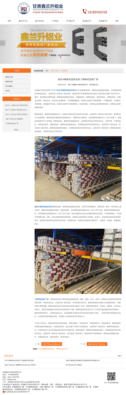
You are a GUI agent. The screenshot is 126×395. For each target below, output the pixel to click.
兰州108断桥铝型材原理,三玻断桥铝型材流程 (19, 360)
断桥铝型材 (9, 81)
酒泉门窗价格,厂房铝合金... (97, 344)
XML (52, 384)
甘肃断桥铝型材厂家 (22, 389)
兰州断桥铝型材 (32, 387)
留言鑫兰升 (87, 21)
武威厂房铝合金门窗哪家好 (14, 119)
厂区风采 (55, 21)
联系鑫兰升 (103, 21)
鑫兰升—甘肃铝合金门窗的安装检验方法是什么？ (17, 105)
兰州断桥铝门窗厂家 (39, 389)
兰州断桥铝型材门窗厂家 (64, 387)
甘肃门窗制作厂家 (46, 387)
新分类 (7, 90)
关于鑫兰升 (70, 21)
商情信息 (64, 71)
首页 (9, 21)
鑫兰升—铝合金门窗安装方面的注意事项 (17, 114)
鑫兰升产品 (23, 21)
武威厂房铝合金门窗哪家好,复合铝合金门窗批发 (20, 365)
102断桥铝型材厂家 (11, 123)
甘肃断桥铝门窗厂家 (83, 387)
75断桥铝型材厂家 (62, 349)
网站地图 (44, 384)
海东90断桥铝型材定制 (46, 349)
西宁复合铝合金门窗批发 (74, 365)
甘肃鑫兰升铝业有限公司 (30, 384)
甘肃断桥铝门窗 (18, 387)
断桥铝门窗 (9, 77)
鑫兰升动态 (39, 21)
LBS (116, 21)
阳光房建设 (9, 86)
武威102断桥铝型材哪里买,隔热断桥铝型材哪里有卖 (83, 360)
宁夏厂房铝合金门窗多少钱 (52, 344)
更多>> (16, 130)
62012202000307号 (17, 391)
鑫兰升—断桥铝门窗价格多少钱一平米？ (17, 110)
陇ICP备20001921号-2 (78, 384)
